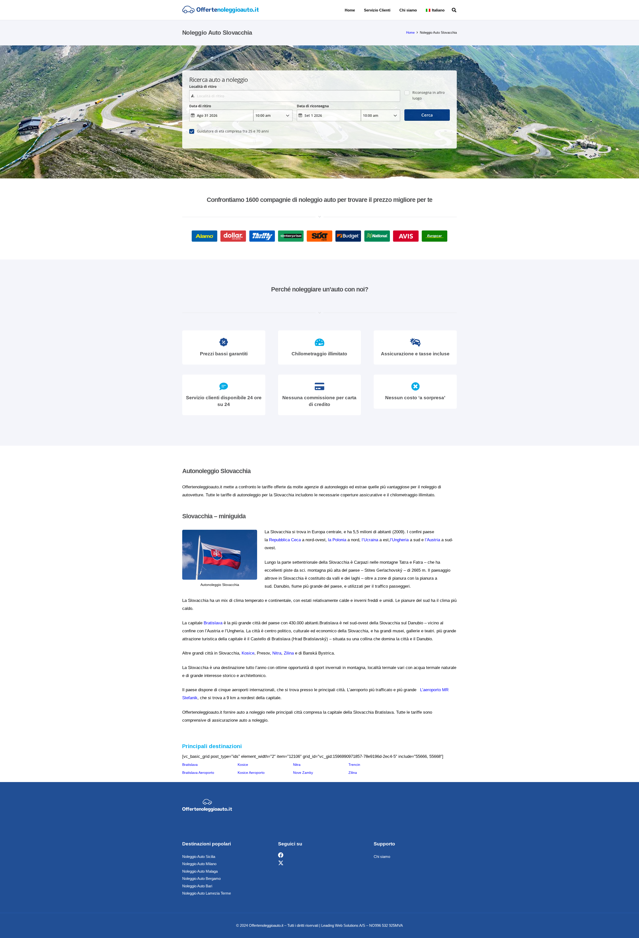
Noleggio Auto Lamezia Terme (206, 893)
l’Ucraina (370, 539)
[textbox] (294, 96)
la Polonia (337, 539)
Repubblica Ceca (285, 539)
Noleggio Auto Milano (199, 864)
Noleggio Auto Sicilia (198, 856)
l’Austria (432, 539)
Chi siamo (382, 856)
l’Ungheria (399, 539)
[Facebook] (281, 855)
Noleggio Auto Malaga (200, 871)
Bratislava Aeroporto (198, 773)
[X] (281, 863)
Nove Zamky (303, 773)
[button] (448, 10)
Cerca (427, 115)
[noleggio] (220, 10)
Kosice (248, 653)
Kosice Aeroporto (251, 773)
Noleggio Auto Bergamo (201, 878)
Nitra (276, 653)
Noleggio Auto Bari (197, 886)
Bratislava (213, 623)
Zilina (289, 653)
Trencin (354, 765)
